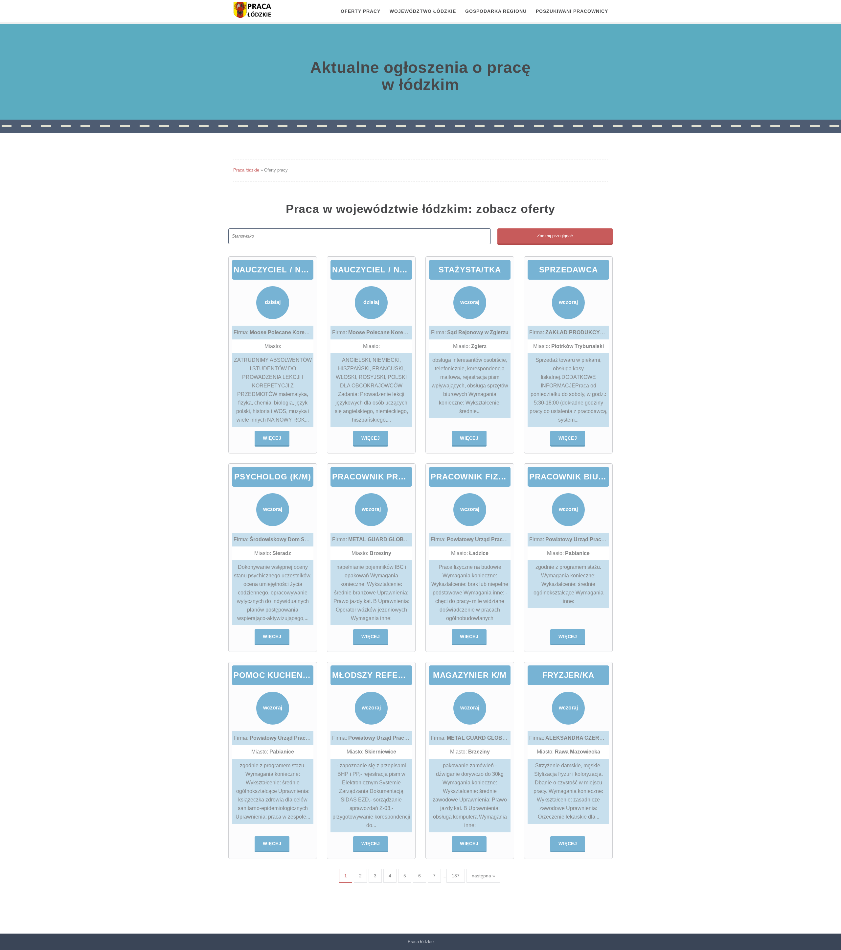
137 (456, 875)
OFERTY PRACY (360, 11)
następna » (483, 875)
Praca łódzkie (246, 170)
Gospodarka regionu (496, 11)
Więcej (272, 438)
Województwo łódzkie (423, 11)
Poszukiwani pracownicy (572, 11)
